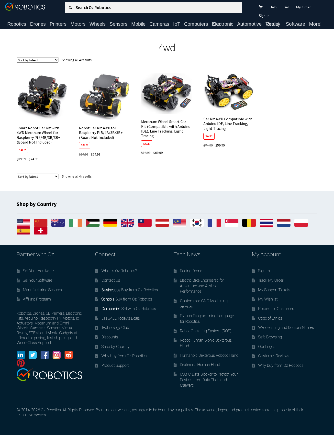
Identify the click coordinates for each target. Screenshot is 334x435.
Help (273, 7)
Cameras (159, 24)
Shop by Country (115, 346)
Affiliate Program (37, 299)
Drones (38, 24)
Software (295, 24)
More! (315, 24)
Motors (78, 24)
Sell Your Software (37, 280)
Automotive (249, 24)
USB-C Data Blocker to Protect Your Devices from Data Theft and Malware (209, 380)
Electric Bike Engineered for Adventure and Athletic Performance (202, 286)
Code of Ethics (270, 318)
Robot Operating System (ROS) (205, 331)
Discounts (109, 337)
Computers (196, 24)
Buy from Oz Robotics (129, 290)
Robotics (16, 24)
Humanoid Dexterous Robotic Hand (209, 355)
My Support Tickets (274, 290)
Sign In (264, 16)
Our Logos (266, 346)
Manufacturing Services (42, 290)
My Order (303, 7)
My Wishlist (268, 299)
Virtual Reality (273, 24)
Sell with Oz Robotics (128, 308)
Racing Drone (191, 270)
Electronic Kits (222, 24)
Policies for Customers (276, 308)
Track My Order (270, 280)
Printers (58, 24)
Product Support (115, 365)
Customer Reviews (273, 356)
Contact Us (110, 280)
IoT (176, 24)
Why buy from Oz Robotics (124, 356)
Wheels (97, 24)
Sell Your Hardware (38, 270)
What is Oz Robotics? (119, 270)
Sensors (118, 24)
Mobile (138, 24)
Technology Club (115, 327)
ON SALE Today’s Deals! (121, 318)
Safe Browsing (270, 337)
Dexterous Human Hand (200, 364)
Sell (286, 7)
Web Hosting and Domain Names (286, 327)
